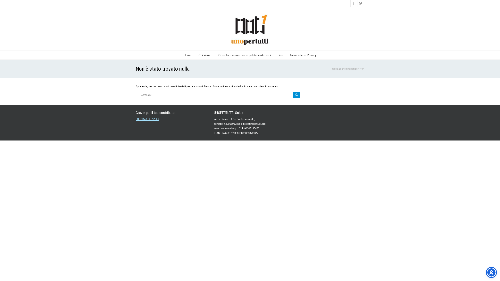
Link (280, 55)
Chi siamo (204, 55)
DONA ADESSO (147, 119)
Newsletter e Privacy (303, 55)
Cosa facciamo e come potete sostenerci (244, 55)
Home (187, 55)
